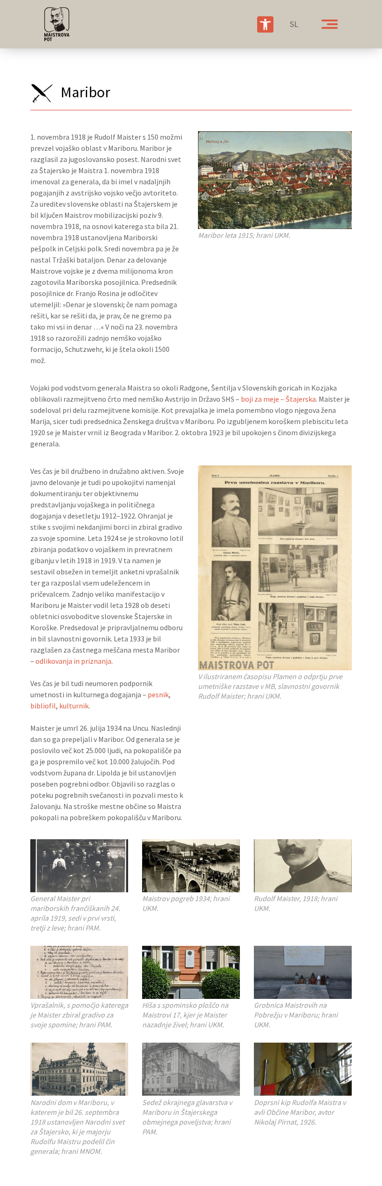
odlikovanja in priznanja (73, 661)
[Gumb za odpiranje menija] (329, 24)
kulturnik (74, 705)
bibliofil (43, 705)
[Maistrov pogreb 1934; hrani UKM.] (191, 864)
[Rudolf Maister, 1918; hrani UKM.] (303, 864)
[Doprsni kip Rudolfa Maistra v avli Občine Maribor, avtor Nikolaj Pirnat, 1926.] (303, 1068)
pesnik (158, 694)
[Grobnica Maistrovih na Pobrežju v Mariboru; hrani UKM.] (303, 971)
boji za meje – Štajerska (278, 399)
